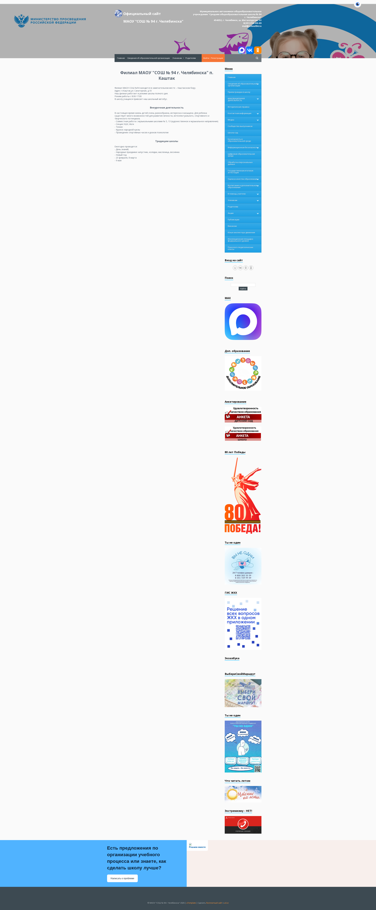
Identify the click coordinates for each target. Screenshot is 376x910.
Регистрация (217, 58)
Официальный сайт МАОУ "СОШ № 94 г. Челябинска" (153, 14)
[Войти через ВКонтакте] (240, 267)
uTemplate (191, 902)
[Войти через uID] (235, 267)
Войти (206, 58)
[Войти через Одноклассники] (251, 267)
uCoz (226, 902)
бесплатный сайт (214, 902)
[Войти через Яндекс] (245, 267)
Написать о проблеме (122, 878)
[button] (357, 6)
